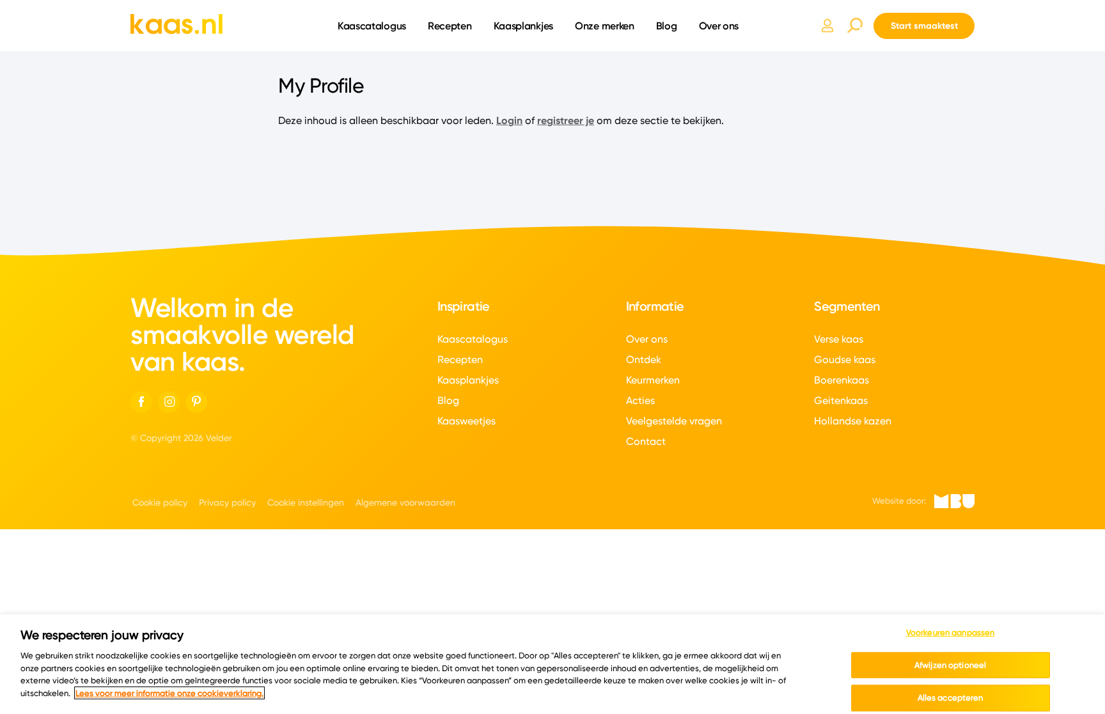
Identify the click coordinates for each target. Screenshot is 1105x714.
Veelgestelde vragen (674, 421)
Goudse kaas (844, 359)
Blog (666, 25)
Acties (640, 400)
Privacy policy (227, 502)
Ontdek (643, 359)
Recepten (450, 25)
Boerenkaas (841, 380)
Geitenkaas (841, 400)
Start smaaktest (924, 25)
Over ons (719, 25)
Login (509, 120)
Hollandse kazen (852, 421)
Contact (646, 441)
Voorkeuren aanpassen (950, 632)
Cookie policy (159, 502)
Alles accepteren (951, 697)
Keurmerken (653, 380)
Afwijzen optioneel (950, 665)
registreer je (565, 120)
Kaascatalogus (372, 25)
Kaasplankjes (523, 25)
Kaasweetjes (466, 421)
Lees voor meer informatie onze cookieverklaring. (169, 693)
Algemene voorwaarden (405, 502)
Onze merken (604, 25)
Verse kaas (838, 339)
